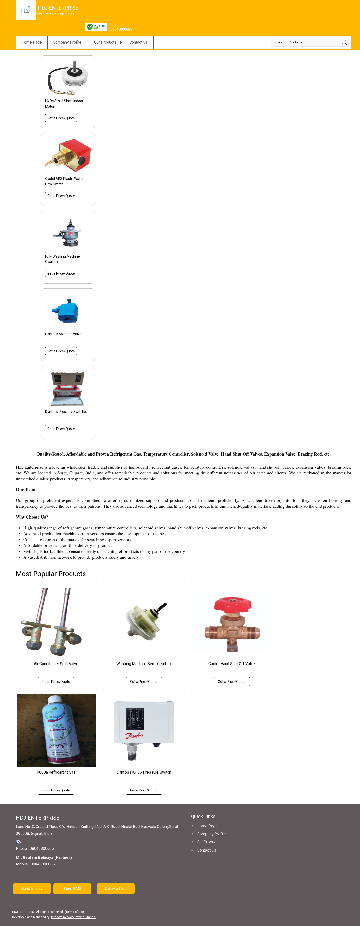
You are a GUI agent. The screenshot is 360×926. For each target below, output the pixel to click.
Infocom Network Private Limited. (73, 917)
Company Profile (67, 42)
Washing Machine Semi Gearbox (143, 663)
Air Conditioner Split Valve (56, 663)
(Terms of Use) (75, 912)
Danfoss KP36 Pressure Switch (144, 772)
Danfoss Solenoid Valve (63, 334)
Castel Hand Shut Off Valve (231, 663)
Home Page (32, 42)
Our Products (105, 42)
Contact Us (138, 42)
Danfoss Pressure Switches (66, 412)
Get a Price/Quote (61, 118)
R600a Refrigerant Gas (56, 772)
